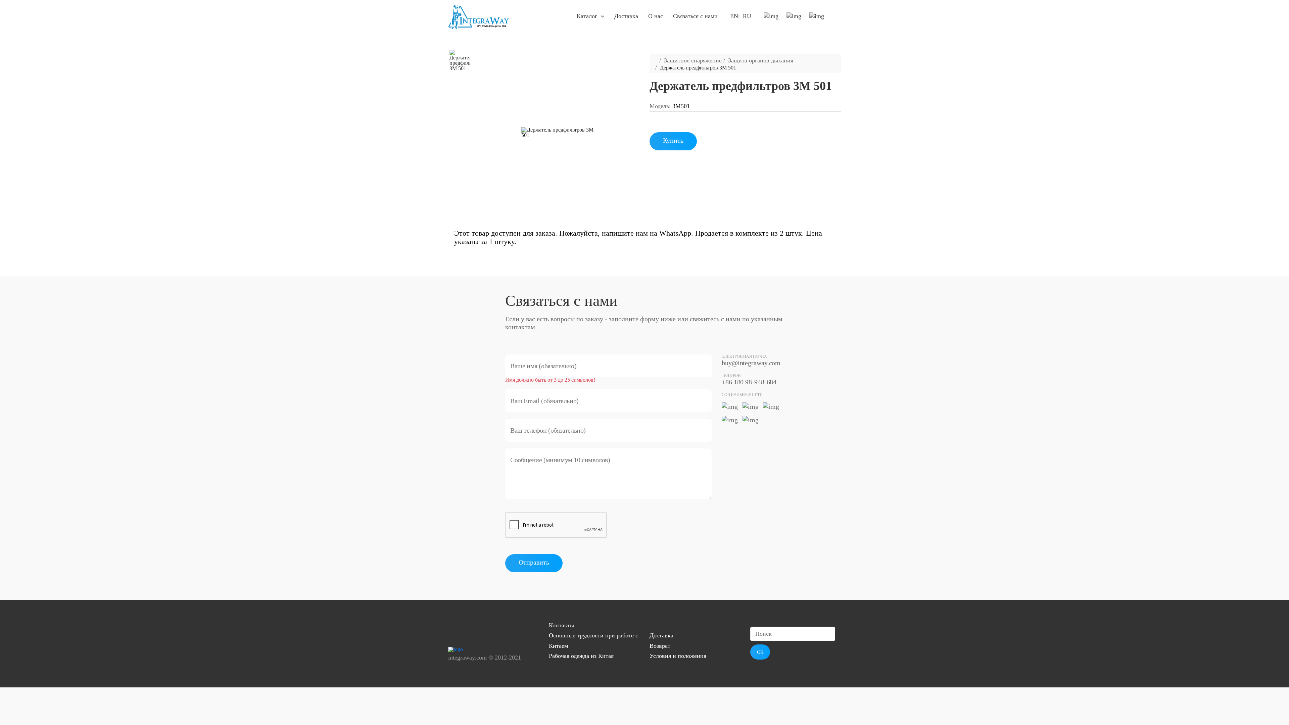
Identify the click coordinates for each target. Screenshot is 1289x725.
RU (747, 16)
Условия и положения (678, 655)
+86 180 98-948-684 (749, 382)
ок (760, 652)
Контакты (561, 625)
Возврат (660, 645)
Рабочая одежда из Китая (581, 655)
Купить (673, 140)
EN (734, 16)
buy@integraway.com (751, 363)
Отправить (534, 562)
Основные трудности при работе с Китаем (593, 640)
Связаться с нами (695, 16)
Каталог (587, 16)
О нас (655, 16)
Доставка (626, 16)
